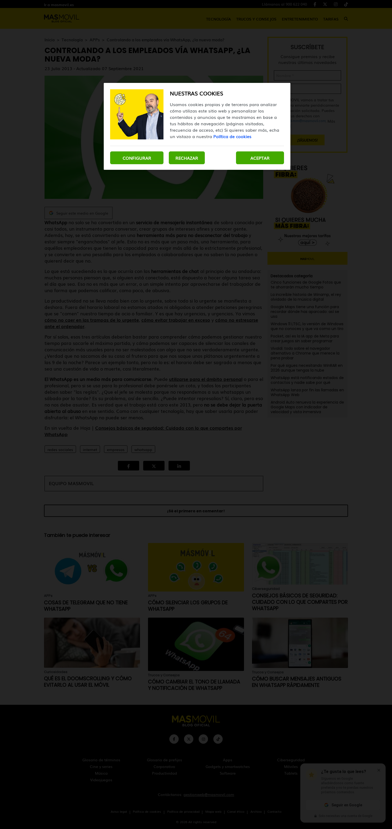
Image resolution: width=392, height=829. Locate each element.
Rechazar (186, 158)
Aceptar (260, 158)
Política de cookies (232, 136)
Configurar (137, 158)
